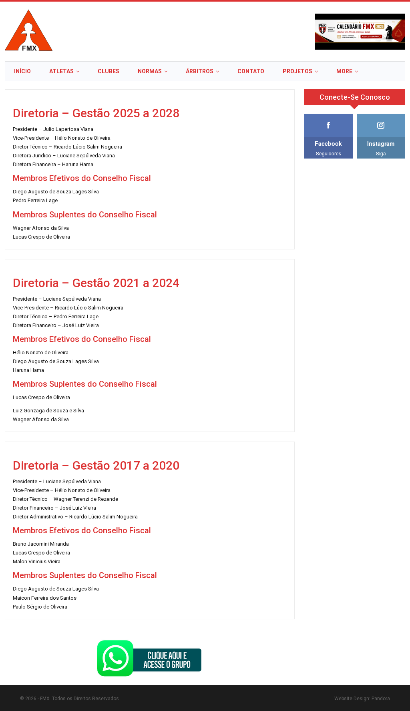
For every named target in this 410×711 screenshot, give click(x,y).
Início (22, 71)
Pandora (381, 698)
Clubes (108, 71)
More (344, 71)
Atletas (61, 71)
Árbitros (199, 71)
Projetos (297, 71)
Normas (150, 71)
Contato (250, 71)
